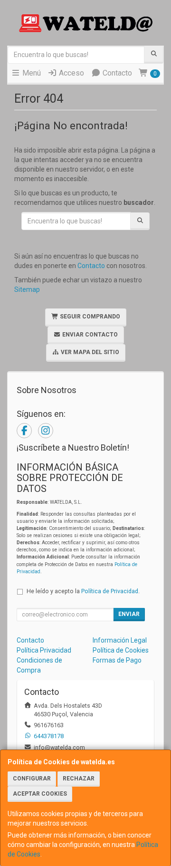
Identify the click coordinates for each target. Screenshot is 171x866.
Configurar (32, 778)
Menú (30, 72)
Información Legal (120, 640)
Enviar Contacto (89, 334)
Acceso (70, 72)
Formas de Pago (117, 660)
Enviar (129, 614)
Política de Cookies (121, 650)
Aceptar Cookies (40, 793)
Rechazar (79, 778)
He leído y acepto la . (83, 591)
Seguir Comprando (89, 316)
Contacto (116, 72)
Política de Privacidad (109, 591)
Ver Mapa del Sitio (89, 352)
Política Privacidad (44, 650)
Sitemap (27, 289)
